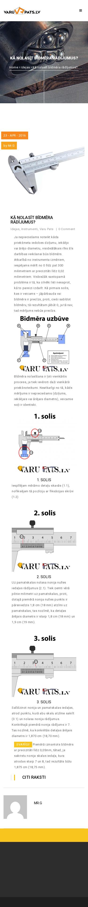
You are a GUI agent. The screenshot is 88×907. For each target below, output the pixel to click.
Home (13, 67)
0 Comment (67, 229)
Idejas (25, 67)
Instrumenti (29, 229)
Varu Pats (47, 229)
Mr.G (11, 145)
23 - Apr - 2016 (15, 135)
